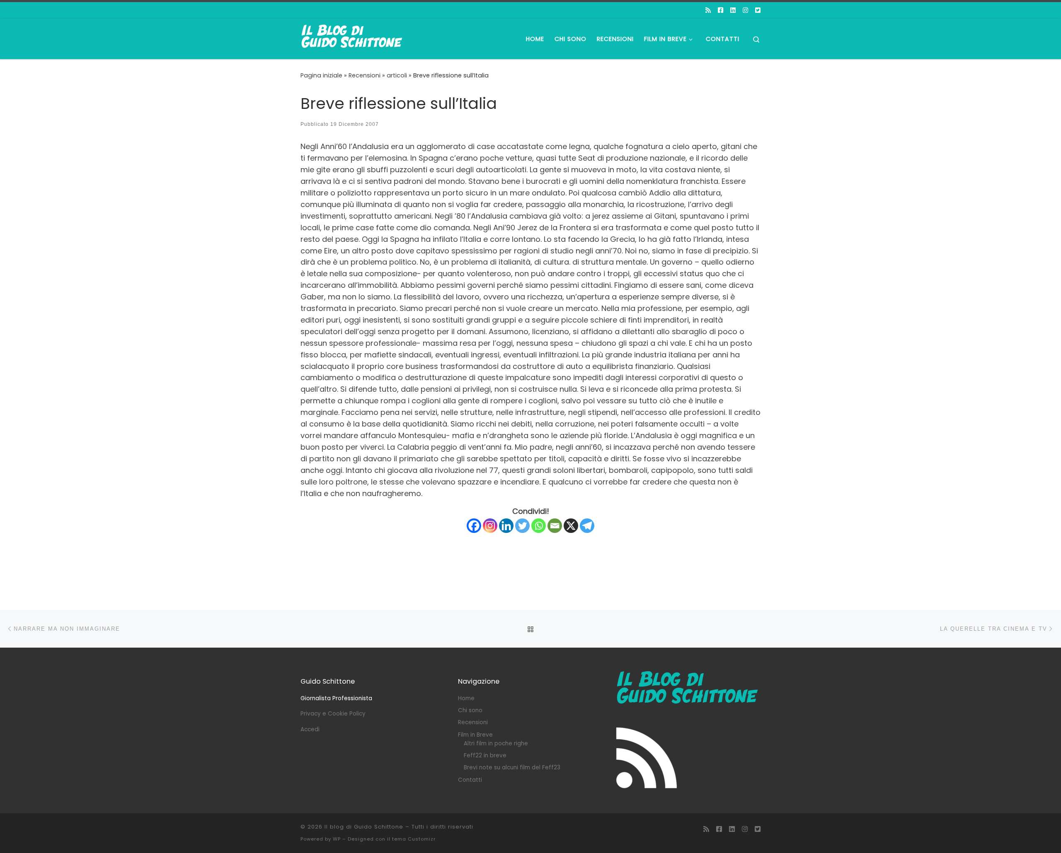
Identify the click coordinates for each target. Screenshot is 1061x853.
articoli (397, 75)
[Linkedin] (506, 525)
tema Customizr (414, 839)
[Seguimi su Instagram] (745, 10)
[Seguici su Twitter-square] (758, 10)
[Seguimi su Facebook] (720, 10)
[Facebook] (474, 525)
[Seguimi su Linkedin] (733, 10)
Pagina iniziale (321, 75)
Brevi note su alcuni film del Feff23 (512, 767)
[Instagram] (490, 525)
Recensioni (364, 75)
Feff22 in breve (485, 755)
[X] (571, 525)
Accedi (310, 729)
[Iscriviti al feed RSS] (708, 10)
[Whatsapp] (538, 525)
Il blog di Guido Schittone (364, 827)
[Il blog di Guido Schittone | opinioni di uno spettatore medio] (352, 37)
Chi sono (470, 710)
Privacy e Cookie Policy (333, 714)
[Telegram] (587, 525)
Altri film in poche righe (496, 743)
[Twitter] (522, 525)
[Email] (554, 525)
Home (466, 698)
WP (337, 839)
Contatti (470, 780)
